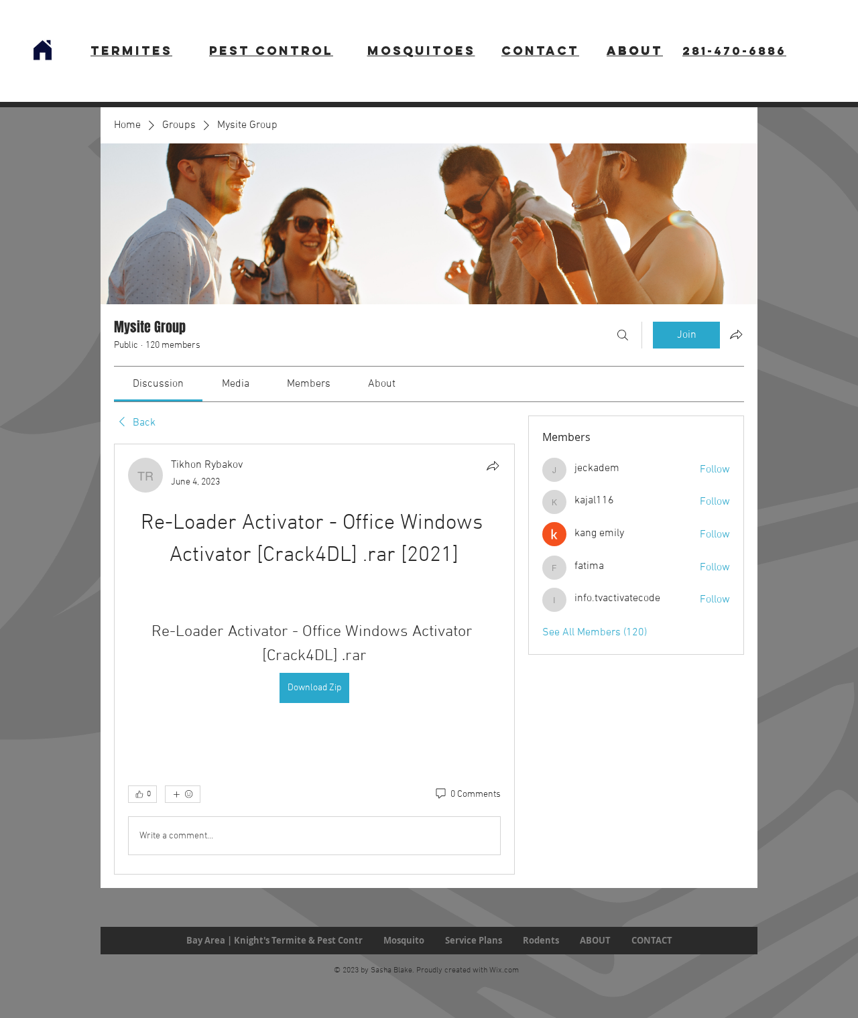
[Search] (623, 335)
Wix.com (504, 970)
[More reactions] (182, 794)
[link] (158, 384)
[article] (314, 659)
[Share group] (736, 334)
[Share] (493, 466)
